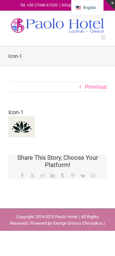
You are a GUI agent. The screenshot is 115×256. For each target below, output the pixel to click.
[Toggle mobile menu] (104, 37)
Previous (96, 86)
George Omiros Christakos (78, 223)
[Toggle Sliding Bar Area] (110, 5)
